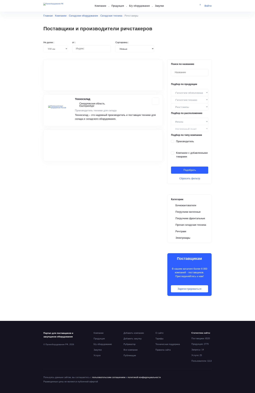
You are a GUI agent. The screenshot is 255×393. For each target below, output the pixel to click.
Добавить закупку (133, 338)
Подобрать (189, 170)
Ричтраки (180, 231)
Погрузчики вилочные (188, 212)
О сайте (159, 333)
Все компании (131, 350)
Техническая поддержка (167, 344)
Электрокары (182, 238)
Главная (48, 15)
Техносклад (82, 99)
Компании (100, 6)
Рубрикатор (129, 344)
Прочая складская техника (190, 225)
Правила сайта (163, 350)
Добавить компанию (134, 333)
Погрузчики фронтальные (190, 218)
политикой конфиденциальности (144, 377)
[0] (198, 5)
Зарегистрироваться (189, 288)
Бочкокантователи (185, 205)
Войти (208, 6)
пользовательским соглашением (108, 377)
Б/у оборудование (139, 6)
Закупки (159, 6)
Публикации (130, 355)
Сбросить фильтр (189, 178)
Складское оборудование (83, 15)
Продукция (117, 6)
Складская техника (111, 15)
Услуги (97, 355)
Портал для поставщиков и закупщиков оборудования (58, 335)
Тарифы (159, 338)
